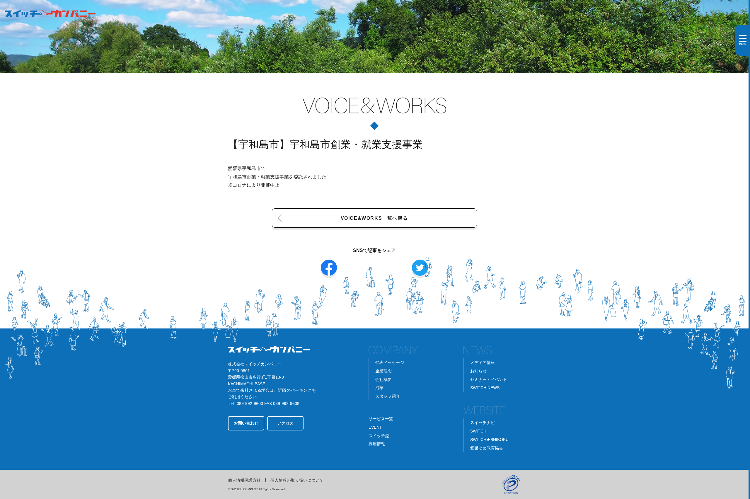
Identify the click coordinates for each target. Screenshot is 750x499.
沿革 (379, 387)
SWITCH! (479, 431)
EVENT (375, 427)
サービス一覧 (381, 418)
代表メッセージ (389, 362)
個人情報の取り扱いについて (297, 480)
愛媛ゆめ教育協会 (486, 448)
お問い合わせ (246, 423)
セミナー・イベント (488, 379)
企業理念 (383, 371)
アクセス (285, 423)
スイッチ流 (379, 435)
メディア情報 (482, 362)
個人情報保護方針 (244, 480)
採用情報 (377, 444)
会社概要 (383, 379)
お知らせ (478, 371)
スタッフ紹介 (387, 396)
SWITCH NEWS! (485, 387)
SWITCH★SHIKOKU (489, 439)
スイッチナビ (482, 422)
